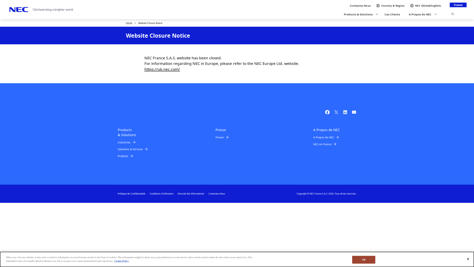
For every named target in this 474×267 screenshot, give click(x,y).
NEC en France (322, 144)
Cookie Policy (121, 260)
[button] (359, 14)
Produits (123, 156)
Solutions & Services (130, 149)
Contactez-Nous (216, 193)
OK (364, 259)
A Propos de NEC (323, 137)
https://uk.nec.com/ (162, 69)
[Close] (468, 259)
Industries (124, 142)
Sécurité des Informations (191, 193)
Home (129, 23)
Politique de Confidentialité (131, 193)
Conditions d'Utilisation (161, 193)
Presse (220, 137)
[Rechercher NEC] (453, 14)
